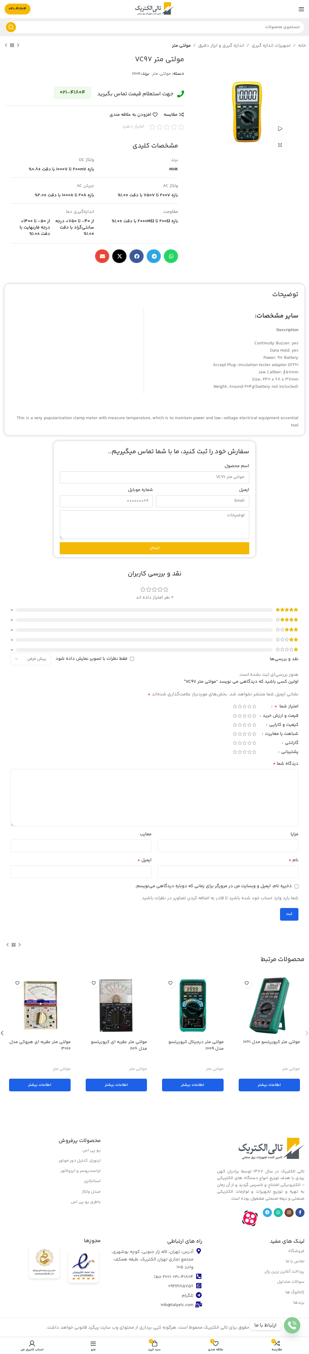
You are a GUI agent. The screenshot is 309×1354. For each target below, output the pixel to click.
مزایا (294, 834)
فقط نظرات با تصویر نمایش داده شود (91, 658)
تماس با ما (295, 1261)
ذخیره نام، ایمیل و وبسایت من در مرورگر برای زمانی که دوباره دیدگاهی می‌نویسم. (213, 886)
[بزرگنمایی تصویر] (280, 145)
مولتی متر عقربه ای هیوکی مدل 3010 (40, 1045)
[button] (171, 256)
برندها (298, 1302)
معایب (145, 834)
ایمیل (244, 489)
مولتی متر (181, 45)
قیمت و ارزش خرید (279, 716)
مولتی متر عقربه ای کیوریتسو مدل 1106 (119, 1045)
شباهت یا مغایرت (281, 734)
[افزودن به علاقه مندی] (247, 983)
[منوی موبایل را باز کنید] (301, 9)
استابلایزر (92, 1181)
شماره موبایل (140, 489)
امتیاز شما (286, 707)
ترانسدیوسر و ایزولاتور (80, 1171)
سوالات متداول (290, 1282)
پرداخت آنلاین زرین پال (284, 1271)
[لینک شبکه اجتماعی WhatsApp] (278, 1212)
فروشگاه (296, 1251)
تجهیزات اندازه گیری (271, 45)
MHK (136, 73)
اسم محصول (237, 466)
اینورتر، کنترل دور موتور (80, 1160)
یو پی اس (91, 1150)
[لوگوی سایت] (154, 8)
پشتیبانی (289, 752)
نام (293, 860)
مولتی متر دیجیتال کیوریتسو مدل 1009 (196, 1045)
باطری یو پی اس (86, 1202)
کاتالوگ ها (294, 1292)
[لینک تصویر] (271, 1149)
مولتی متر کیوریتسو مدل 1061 (271, 1042)
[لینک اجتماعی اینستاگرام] (289, 1212)
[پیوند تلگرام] (267, 1212)
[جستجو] (11, 27)
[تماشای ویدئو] (280, 128)
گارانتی (291, 743)
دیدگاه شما (285, 763)
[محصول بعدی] (6, 46)
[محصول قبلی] (18, 46)
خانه (302, 45)
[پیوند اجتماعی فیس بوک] (299, 1212)
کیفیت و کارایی (283, 725)
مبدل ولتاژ (91, 1191)
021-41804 (17, 9)
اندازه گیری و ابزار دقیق (221, 45)
